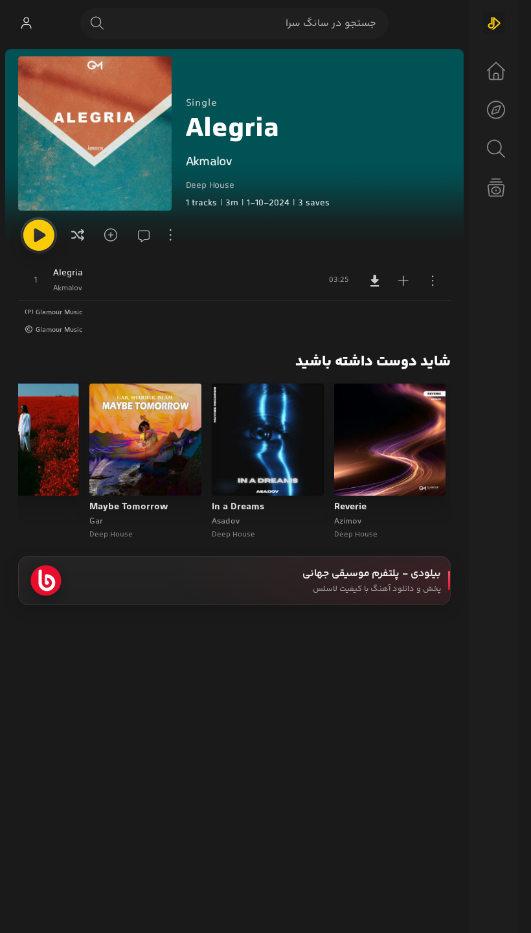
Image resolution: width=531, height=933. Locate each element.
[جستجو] (97, 23)
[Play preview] (356, 477)
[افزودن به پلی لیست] (403, 281)
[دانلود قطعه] (375, 281)
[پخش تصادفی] (78, 235)
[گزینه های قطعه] (433, 281)
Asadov (226, 521)
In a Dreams (238, 507)
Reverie (350, 507)
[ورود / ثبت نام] (26, 23)
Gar (96, 521)
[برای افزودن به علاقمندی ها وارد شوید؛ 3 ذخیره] (109, 235)
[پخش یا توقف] (39, 235)
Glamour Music (59, 330)
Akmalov (209, 162)
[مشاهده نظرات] (140, 235)
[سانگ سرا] (494, 23)
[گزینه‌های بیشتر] (171, 235)
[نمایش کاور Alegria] (95, 133)
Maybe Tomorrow (128, 507)
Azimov (347, 521)
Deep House (210, 186)
